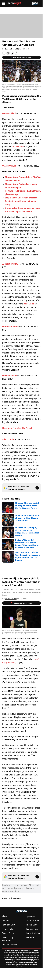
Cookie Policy (8, 933)
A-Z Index (30, 937)
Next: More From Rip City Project (17, 428)
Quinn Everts (10, 599)
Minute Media (13, 950)
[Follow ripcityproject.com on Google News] (37, 488)
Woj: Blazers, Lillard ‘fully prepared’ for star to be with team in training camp (21, 201)
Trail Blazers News (15, 898)
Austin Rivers (18, 146)
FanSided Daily (8, 925)
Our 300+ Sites (32, 920)
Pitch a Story (31, 925)
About (4, 916)
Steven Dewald (11, 49)
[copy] (16, 53)
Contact (5, 920)
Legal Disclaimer (33, 933)
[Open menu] (3, 3)
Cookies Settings (9, 944)
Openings (30, 916)
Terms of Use (32, 929)
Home (4, 898)
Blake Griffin (29, 304)
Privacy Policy (8, 929)
